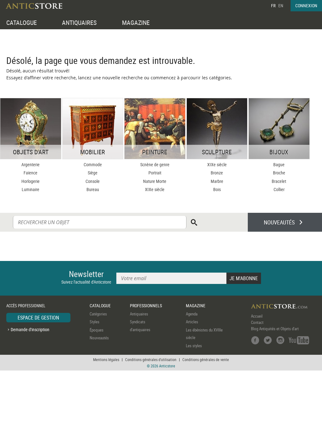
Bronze (217, 173)
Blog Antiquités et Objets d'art (275, 328)
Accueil (257, 316)
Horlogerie (30, 181)
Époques (96, 330)
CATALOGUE (21, 22)
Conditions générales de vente (205, 359)
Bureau (92, 189)
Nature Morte (154, 181)
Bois (217, 189)
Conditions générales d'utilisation (150, 359)
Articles (192, 322)
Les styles (194, 345)
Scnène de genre (154, 164)
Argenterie (30, 164)
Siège (92, 173)
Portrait (154, 173)
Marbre (217, 181)
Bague (279, 164)
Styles (94, 322)
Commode (93, 164)
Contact (257, 322)
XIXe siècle (154, 189)
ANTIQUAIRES (79, 22)
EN (280, 5)
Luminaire (30, 189)
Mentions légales (106, 359)
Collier (279, 189)
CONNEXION (306, 5)
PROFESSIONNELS (146, 305)
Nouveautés (99, 338)
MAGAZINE (136, 22)
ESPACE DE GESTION (38, 317)
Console (93, 181)
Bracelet (279, 181)
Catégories (98, 314)
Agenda (191, 314)
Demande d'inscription (30, 329)
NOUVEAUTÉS (279, 222)
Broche (279, 173)
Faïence (30, 173)
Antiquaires (139, 314)
